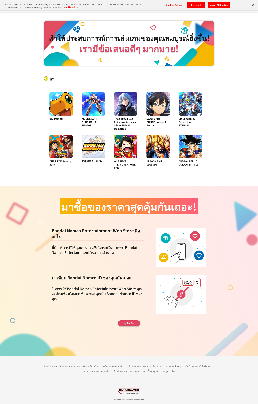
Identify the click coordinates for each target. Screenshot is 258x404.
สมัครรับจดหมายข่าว (113, 366)
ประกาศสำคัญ (173, 366)
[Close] (253, 5)
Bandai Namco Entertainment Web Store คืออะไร (70, 366)
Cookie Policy (71, 7)
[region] (129, 5)
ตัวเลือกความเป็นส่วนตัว (126, 371)
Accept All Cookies (218, 5)
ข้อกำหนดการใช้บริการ (197, 366)
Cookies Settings (174, 5)
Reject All (196, 5)
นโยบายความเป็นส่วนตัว (96, 371)
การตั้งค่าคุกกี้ (150, 371)
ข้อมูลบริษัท (168, 371)
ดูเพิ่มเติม (129, 323)
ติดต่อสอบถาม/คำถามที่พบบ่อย (145, 366)
